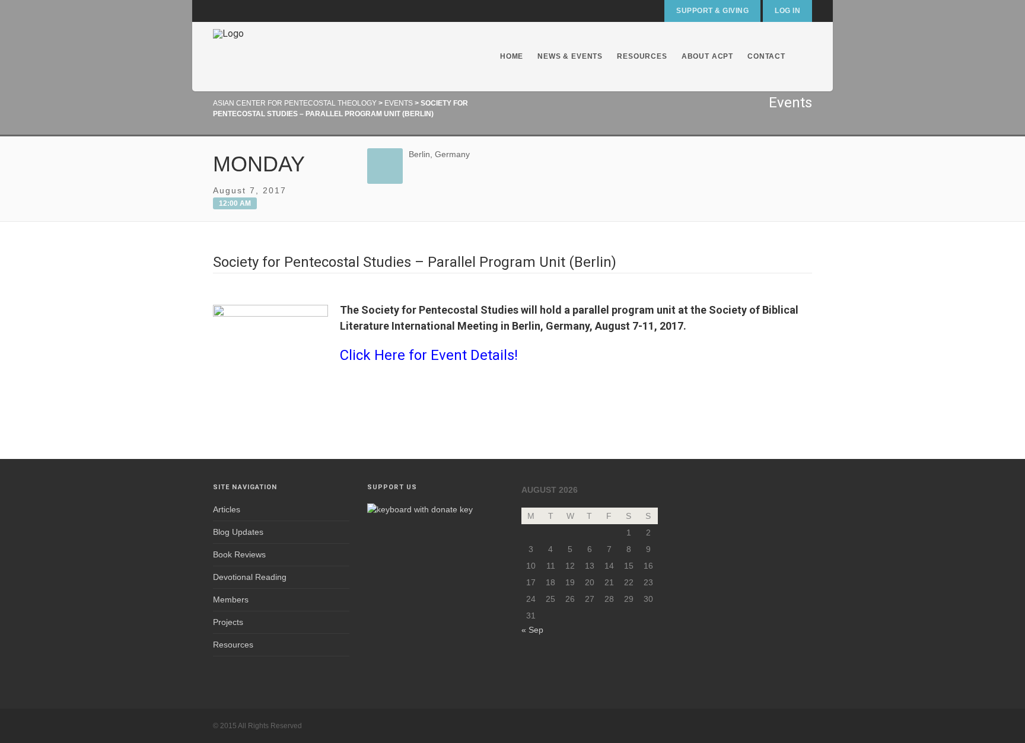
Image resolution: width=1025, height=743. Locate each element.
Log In (787, 11)
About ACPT (707, 56)
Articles (226, 509)
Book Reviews (239, 554)
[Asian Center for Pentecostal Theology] (228, 56)
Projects (228, 622)
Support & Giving (712, 11)
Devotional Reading (250, 577)
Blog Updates (238, 532)
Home (511, 56)
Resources (642, 56)
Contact (766, 56)
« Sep (532, 629)
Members (231, 599)
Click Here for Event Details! (429, 355)
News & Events (570, 56)
